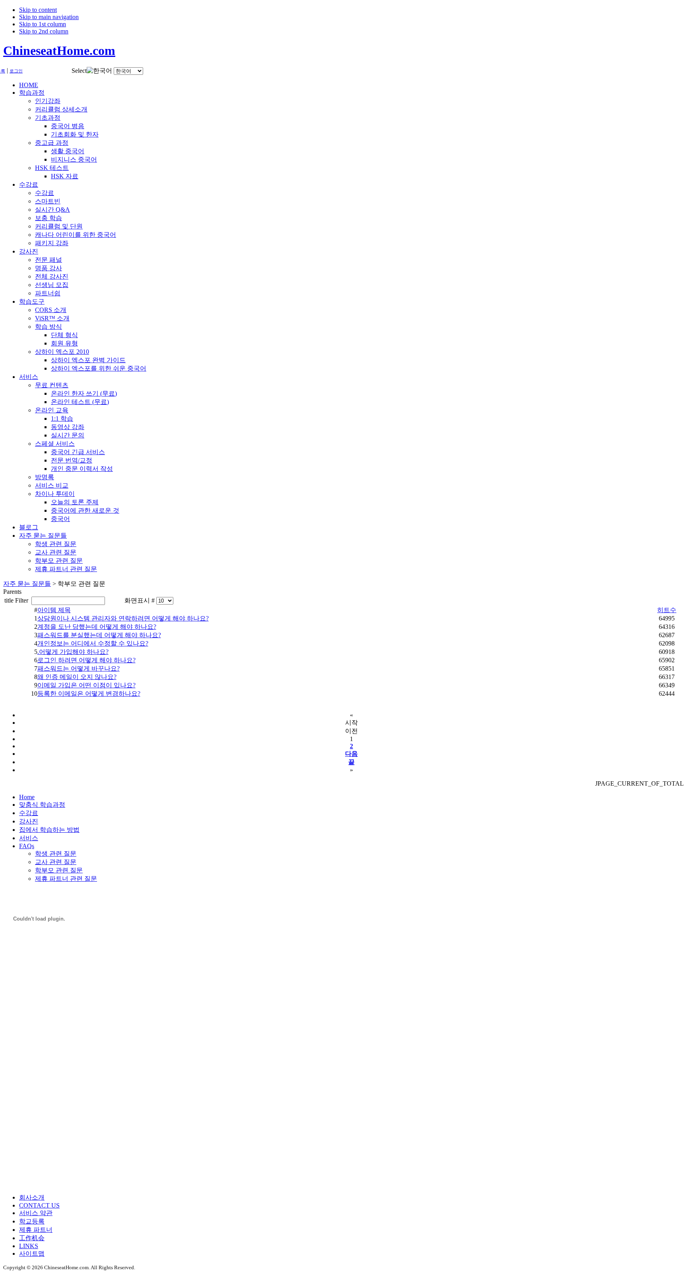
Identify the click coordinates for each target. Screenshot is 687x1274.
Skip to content (38, 9)
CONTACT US (39, 1205)
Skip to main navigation (49, 17)
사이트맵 (32, 1253)
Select (79, 70)
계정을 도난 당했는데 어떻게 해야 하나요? (96, 626)
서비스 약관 (35, 1213)
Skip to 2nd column (43, 31)
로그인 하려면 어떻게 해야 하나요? (86, 660)
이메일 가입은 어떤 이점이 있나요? (86, 685)
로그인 (16, 71)
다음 (351, 753)
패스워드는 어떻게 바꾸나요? (78, 668)
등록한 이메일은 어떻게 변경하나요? (88, 693)
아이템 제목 (54, 610)
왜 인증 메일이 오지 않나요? (76, 676)
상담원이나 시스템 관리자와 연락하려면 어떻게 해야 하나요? (123, 618)
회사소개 (32, 1197)
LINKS (28, 1246)
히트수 (666, 610)
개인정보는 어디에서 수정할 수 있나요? (92, 643)
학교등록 (32, 1221)
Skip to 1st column (42, 24)
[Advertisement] (35, 1067)
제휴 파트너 (35, 1229)
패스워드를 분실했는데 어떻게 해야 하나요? (99, 635)
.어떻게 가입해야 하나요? (73, 651)
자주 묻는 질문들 (27, 583)
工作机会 (32, 1238)
